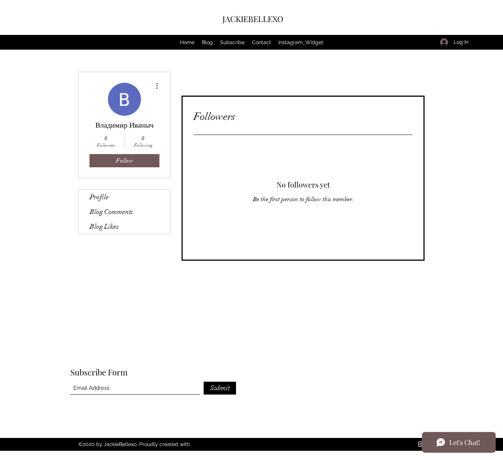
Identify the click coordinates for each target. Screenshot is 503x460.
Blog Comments (111, 212)
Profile (99, 197)
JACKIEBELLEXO (252, 18)
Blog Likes (104, 226)
